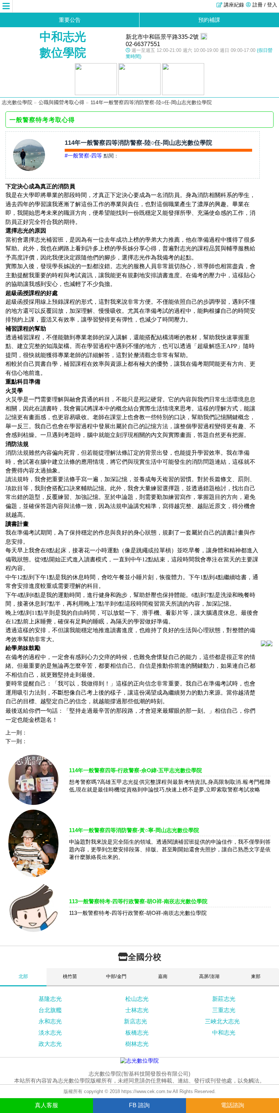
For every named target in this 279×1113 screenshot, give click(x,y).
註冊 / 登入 (264, 5)
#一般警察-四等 (83, 155)
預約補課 (209, 20)
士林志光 (137, 1010)
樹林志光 (137, 1044)
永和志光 (50, 1021)
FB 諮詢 (139, 1105)
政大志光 (50, 1044)
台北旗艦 (50, 1010)
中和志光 (223, 1033)
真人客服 (46, 1105)
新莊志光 (223, 999)
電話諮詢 (232, 1105)
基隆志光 (50, 999)
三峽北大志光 (222, 1021)
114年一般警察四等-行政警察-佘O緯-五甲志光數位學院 (135, 770)
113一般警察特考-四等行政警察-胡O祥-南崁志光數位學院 (138, 901)
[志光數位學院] (139, 1060)
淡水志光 (50, 1033)
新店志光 (135, 1021)
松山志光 (137, 999)
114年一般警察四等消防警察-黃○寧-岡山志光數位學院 (134, 830)
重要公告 (70, 20)
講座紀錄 (234, 5)
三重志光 (223, 1010)
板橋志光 (137, 1033)
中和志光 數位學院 (63, 44)
